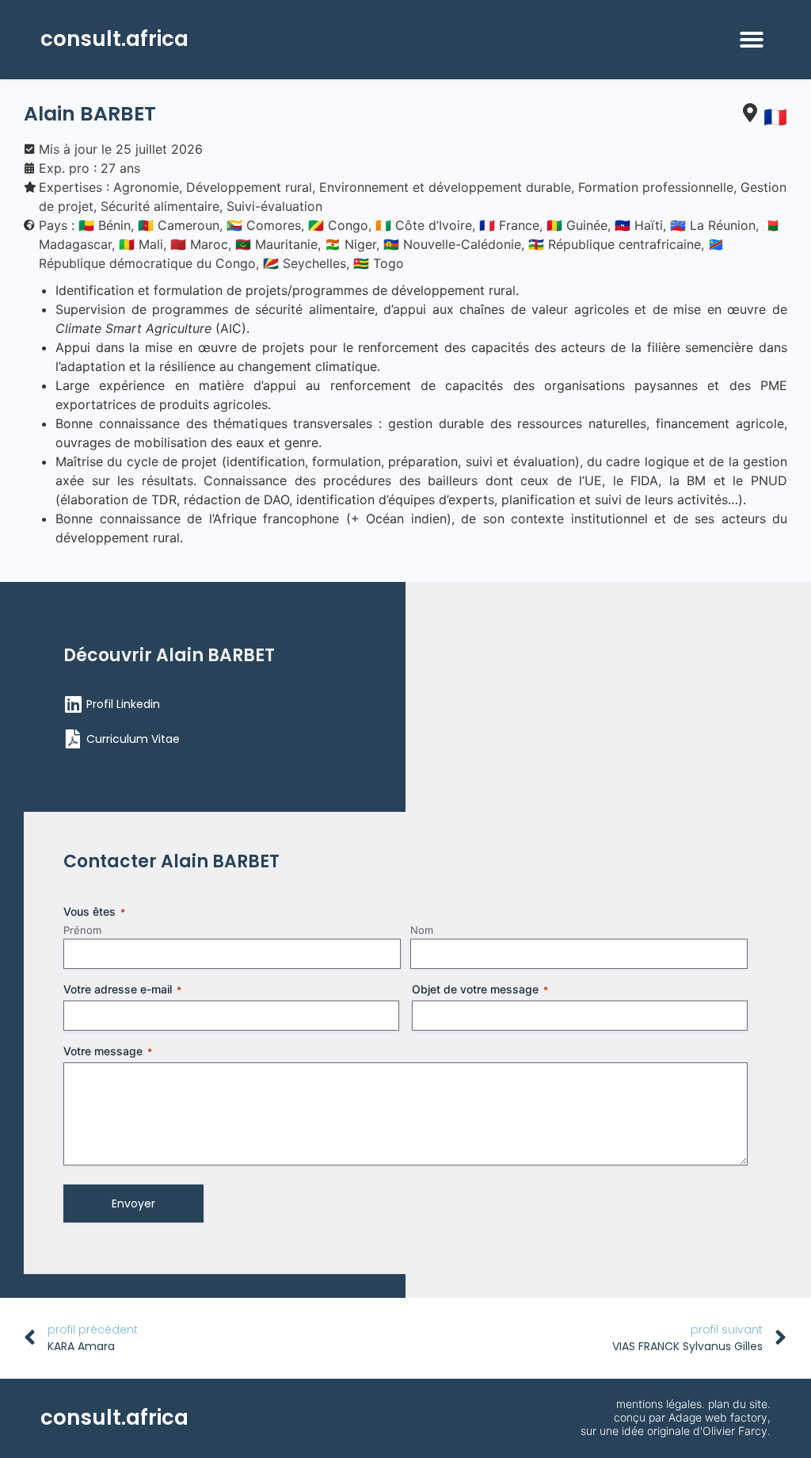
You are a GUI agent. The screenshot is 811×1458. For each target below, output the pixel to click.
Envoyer (133, 1203)
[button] (752, 40)
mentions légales (659, 1403)
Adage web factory (717, 1417)
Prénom (82, 930)
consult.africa (114, 39)
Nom (421, 930)
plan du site (737, 1403)
